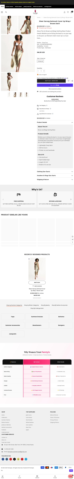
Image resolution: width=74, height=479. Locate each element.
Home (2, 6)
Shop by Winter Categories (31, 305)
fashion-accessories (37, 6)
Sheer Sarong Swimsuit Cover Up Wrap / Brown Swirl (37, 289)
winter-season (18, 6)
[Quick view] (29, 259)
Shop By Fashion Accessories (59, 305)
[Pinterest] (10, 459)
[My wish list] (68, 12)
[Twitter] (26, 459)
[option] (9, 94)
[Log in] (64, 12)
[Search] (6, 12)
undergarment (47, 6)
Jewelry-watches (27, 6)
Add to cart (37, 282)
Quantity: (39, 68)
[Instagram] (6, 459)
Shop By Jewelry (45, 305)
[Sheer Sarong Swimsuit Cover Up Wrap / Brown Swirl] (37, 269)
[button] (40, 26)
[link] (18, 199)
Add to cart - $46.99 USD (51, 80)
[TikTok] (14, 459)
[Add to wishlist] (68, 81)
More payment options (55, 89)
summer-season (9, 6)
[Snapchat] (18, 459)
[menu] (2, 12)
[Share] (71, 81)
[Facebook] (3, 459)
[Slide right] (71, 199)
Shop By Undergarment (37, 308)
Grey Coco (45, 42)
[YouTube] (22, 459)
